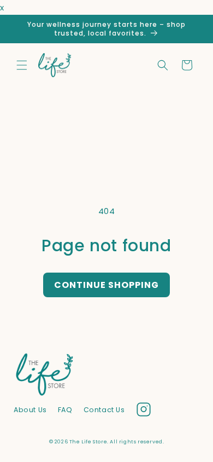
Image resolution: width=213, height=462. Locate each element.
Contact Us (104, 409)
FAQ (65, 409)
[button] (22, 65)
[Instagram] (143, 411)
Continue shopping (106, 285)
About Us (30, 409)
